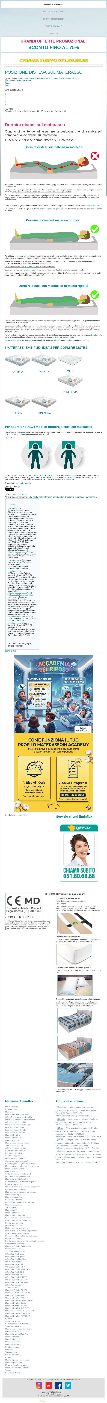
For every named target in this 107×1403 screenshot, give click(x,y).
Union (18, 413)
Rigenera (44, 413)
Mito (70, 371)
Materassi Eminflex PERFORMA (17, 1316)
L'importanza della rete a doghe (17, 1365)
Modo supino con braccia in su (16, 1228)
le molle (56, 337)
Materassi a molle (12, 1331)
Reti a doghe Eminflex (13, 1153)
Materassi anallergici (13, 1195)
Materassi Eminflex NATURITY (17, 1308)
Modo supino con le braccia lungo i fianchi (21, 1231)
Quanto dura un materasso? (15, 1158)
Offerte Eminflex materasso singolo (69, 1162)
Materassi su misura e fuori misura (18, 1329)
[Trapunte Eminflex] (75, 1033)
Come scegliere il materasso (16, 1189)
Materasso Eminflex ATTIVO (16, 1295)
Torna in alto (10, 651)
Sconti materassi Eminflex (15, 1151)
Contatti (39, 1379)
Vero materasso (11, 1352)
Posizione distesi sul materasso (17, 1220)
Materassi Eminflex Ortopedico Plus (19, 1300)
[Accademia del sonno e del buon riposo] (53, 694)
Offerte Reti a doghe (13, 1285)
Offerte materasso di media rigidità (18, 1125)
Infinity (44, 371)
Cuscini (8, 1357)
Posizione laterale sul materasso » (81, 497)
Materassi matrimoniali (13, 1138)
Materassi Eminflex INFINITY (16, 1298)
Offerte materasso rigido (14, 1127)
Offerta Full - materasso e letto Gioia (19, 1117)
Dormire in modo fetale (13, 1238)
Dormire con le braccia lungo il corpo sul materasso (24, 1241)
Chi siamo (31, 1379)
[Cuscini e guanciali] (75, 996)
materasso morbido (93, 206)
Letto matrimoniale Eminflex (15, 1130)
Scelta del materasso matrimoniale (18, 1174)
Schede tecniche (53, 26)
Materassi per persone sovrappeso (18, 1360)
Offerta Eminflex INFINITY (15, 1267)
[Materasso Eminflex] (68, 1389)
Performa (70, 392)
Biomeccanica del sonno (14, 1244)
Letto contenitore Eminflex (15, 1133)
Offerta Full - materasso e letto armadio (20, 1120)
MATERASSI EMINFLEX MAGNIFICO (20, 1311)
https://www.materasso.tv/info (19, 552)
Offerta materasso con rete (15, 1148)
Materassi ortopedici (13, 1342)
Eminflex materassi (12, 1347)
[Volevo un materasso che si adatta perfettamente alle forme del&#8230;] (61, 1107)
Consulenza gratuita (12, 1321)
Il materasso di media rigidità (16, 340)
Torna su (76, 1379)
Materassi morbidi (12, 1213)
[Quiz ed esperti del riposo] (53, 772)
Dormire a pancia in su (13, 1226)
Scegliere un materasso (14, 1156)
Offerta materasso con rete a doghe (69, 1148)
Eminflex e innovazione (14, 1184)
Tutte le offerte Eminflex (14, 1145)
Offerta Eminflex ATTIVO (14, 1264)
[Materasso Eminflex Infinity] (44, 367)
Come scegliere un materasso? (17, 1324)
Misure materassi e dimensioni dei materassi (22, 1166)
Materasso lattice (11, 1171)
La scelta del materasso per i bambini (19, 1202)
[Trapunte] (75, 1087)
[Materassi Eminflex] (39, 1390)
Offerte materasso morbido (15, 1122)
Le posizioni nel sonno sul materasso (19, 1218)
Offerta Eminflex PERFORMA (16, 1282)
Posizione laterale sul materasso (17, 1233)
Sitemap (68, 1379)
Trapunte (8, 1370)
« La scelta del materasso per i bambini (46, 497)
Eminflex (53, 33)
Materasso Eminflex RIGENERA (17, 1293)
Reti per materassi (12, 1355)
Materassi (22, 495)
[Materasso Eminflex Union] (18, 408)
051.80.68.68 (72, 478)
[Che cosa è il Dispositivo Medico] (44, 894)
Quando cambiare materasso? (16, 1161)
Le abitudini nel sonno (13, 1200)
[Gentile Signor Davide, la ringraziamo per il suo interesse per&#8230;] (71, 1151)
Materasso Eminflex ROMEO (16, 1290)
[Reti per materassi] (75, 934)
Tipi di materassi (11, 1207)
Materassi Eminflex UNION (15, 1303)
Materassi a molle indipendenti (16, 1179)
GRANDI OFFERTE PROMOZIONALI (53, 41)
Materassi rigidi (11, 1210)
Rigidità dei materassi (13, 1205)
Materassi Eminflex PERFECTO (17, 1313)
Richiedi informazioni (54, 12)
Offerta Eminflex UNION (14, 1272)
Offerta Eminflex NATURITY (16, 1277)
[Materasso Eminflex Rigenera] (44, 408)
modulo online (25, 483)
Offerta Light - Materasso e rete (17, 1114)
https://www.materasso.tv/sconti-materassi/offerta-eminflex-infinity (20, 594)
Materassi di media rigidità (15, 1215)
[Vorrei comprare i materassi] (61, 1119)
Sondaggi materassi (12, 1373)
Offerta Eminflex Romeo (14, 1254)
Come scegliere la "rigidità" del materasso (21, 1164)
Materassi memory (12, 1337)
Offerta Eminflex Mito (13, 1262)
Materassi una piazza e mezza (17, 1143)
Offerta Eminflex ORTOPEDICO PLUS (71, 1136)
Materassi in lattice (12, 1339)
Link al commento (14, 508)
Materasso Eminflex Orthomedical (18, 1246)
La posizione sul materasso (15, 432)
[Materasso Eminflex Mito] (70, 366)
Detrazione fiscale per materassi (17, 1176)
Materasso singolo (12, 1140)
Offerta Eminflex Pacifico (14, 1275)
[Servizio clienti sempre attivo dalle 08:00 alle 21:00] (79, 853)
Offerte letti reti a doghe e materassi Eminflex (22, 1187)
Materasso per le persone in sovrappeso (20, 1192)
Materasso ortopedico (13, 1197)
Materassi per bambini (13, 1362)
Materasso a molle (63, 1125)
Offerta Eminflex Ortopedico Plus (17, 1269)
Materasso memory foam (14, 1169)
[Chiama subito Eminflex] (53, 60)
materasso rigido (29, 270)
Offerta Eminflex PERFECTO (16, 1280)
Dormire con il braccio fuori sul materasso (21, 1236)
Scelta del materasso (13, 1326)
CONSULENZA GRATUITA (42, 476)
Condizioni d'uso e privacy (54, 1379)
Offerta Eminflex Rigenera (15, 1257)
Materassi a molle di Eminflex (16, 1334)
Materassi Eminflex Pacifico (16, 1306)
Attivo (18, 371)
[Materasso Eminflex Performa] (70, 387)
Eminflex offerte (11, 1109)
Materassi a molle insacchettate (17, 1368)
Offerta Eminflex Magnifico (15, 1259)
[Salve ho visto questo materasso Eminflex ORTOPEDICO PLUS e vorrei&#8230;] (60, 1128)
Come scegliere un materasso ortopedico (20, 1182)
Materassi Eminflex (12, 1135)
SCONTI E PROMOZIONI (53, 19)
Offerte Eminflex (53, 5)
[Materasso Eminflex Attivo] (18, 367)
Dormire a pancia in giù (14, 1223)
